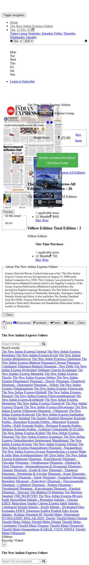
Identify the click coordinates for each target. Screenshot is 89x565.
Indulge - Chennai (66, 499)
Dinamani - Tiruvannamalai (65, 481)
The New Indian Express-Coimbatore (56, 359)
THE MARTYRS (26, 496)
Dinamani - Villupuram (53, 411)
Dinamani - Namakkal (57, 477)
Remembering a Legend (62, 451)
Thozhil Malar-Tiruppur (33, 525)
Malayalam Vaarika (24, 503)
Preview (8, 211)
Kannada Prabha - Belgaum (40, 425)
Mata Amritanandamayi (28, 455)
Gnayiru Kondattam (64, 370)
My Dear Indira (54, 455)
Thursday (69, 33)
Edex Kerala (70, 511)
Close (81, 322)
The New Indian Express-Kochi (37, 355)
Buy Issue (78, 137)
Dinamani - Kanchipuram (45, 459)
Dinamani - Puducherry (31, 481)
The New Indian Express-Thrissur (55, 444)
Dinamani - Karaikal (67, 488)
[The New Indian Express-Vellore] (44, 7)
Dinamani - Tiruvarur (15, 492)
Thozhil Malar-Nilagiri (46, 522)
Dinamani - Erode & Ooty (31, 470)
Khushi (22, 507)
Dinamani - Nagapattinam (65, 448)
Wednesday (17, 37)
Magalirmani (60, 440)
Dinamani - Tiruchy (42, 381)
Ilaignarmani (43, 440)
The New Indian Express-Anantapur (39, 436)
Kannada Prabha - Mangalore (47, 422)
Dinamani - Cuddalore (16, 485)
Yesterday (34, 33)
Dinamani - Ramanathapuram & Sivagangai (38, 466)
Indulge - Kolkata (13, 514)
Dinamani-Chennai (53, 362)
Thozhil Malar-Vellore (16, 522)
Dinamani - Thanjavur (63, 470)
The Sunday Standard (16, 418)
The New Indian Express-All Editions (60, 172)
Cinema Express (48, 503)
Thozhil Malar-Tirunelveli (66, 525)
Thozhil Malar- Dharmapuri (61, 514)
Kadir (5, 499)
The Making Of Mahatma (47, 492)
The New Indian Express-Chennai (24, 351)
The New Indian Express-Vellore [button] (31, 26)
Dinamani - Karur (59, 473)
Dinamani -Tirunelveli (70, 381)
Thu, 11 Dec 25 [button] (20, 29)
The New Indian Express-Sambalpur (60, 414)
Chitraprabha (60, 429)
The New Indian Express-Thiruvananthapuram (44, 396)
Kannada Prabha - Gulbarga (32, 429)
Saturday (47, 33)
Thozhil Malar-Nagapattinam (21, 529)
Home (14, 22)
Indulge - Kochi (38, 507)
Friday (58, 33)
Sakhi (63, 503)
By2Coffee (76, 429)
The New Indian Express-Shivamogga (49, 407)
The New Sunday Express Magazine (42, 372)
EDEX (6, 503)
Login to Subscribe (22, 81)
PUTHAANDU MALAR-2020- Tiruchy (29, 518)
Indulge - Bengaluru (40, 499)
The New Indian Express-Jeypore (24, 451)
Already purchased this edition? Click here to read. (57, 160)
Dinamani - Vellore (46, 385)
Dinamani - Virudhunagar (32, 462)
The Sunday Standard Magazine (52, 418)
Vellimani (43, 370)
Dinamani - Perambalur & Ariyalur (24, 473)
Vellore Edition (45, 176)
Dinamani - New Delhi (58, 366)
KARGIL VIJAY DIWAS (57, 529)
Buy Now (42, 220)
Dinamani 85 (33, 514)
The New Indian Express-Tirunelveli (41, 403)
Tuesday (31, 37)
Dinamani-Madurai (30, 366)
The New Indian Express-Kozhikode (41, 397)
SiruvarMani (18, 499)
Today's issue (18, 33)
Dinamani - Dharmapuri (17, 385)
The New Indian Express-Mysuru (60, 496)
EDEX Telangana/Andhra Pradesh (38, 511)
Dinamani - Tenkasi (44, 485)
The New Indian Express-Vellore (34, 377)
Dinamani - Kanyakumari (36, 488)
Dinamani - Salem (30, 477)
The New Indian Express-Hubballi (24, 392)
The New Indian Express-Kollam (23, 433)
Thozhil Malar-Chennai (72, 518)
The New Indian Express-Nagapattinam (42, 446)
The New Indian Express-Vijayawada (58, 388)
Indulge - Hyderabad (63, 507)
